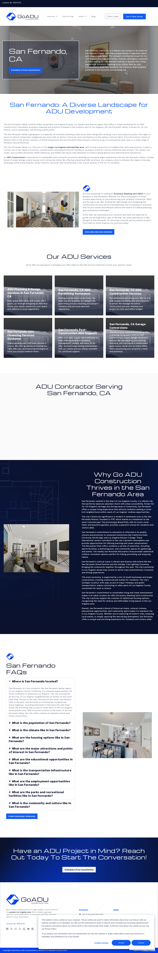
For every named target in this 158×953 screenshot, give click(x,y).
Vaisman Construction (57, 950)
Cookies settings (101, 943)
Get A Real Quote (134, 16)
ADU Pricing (67, 16)
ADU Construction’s (16, 157)
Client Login (113, 16)
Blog (93, 16)
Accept (121, 943)
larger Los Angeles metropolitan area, (66, 147)
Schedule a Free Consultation (25, 70)
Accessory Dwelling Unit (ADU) (128, 193)
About (81, 16)
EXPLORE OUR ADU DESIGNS (98, 231)
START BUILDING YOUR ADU (21, 816)
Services (51, 16)
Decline (141, 943)
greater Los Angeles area (20, 912)
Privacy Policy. (148, 950)
